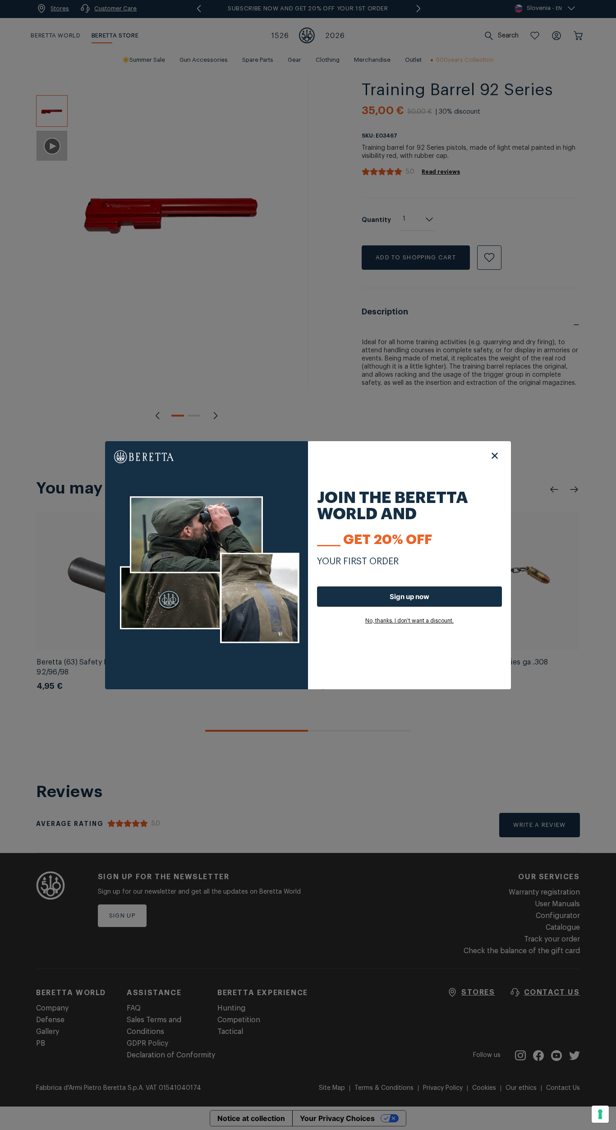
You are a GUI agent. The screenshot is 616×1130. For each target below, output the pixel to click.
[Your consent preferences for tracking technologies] (600, 1114)
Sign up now (409, 596)
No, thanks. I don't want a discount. (409, 620)
